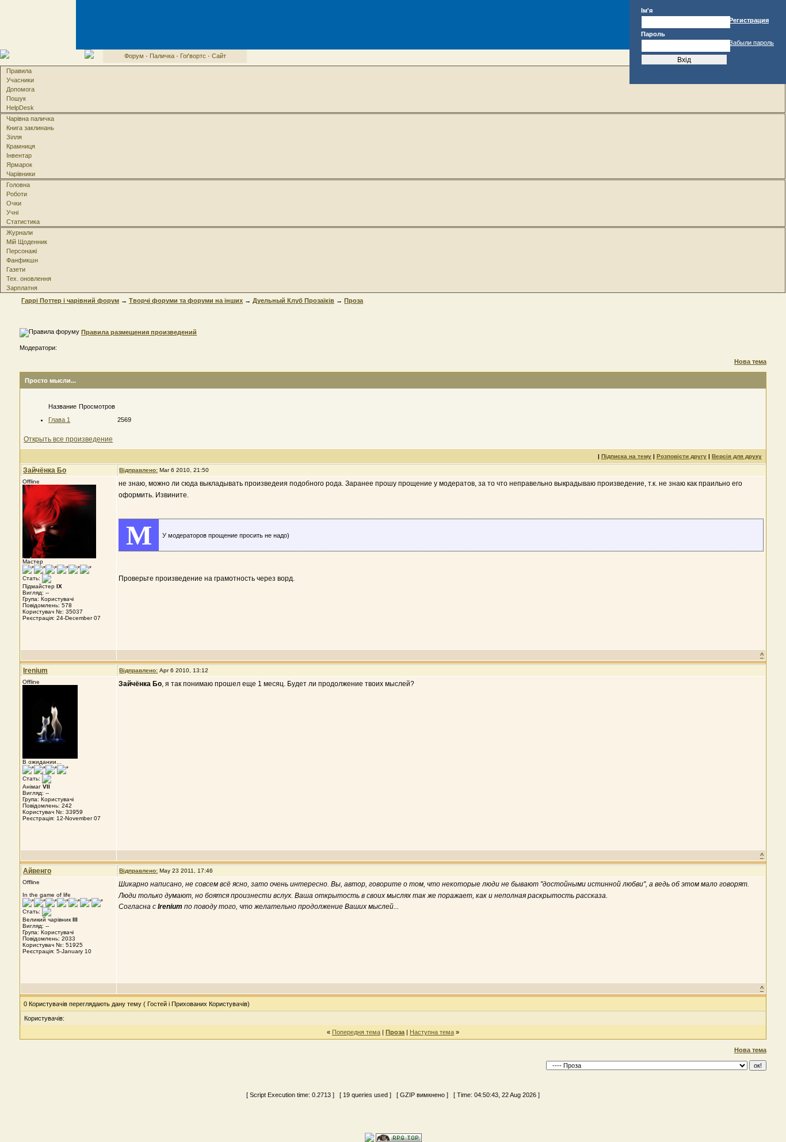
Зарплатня (21, 287)
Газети (15, 269)
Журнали (19, 232)
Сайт (219, 55)
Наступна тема (432, 1032)
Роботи (16, 194)
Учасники (20, 80)
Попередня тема (356, 1032)
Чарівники (20, 173)
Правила (19, 70)
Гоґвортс (193, 55)
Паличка (162, 55)
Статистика (23, 221)
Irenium (35, 671)
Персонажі (21, 251)
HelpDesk (20, 107)
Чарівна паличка (30, 118)
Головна (18, 184)
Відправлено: (138, 470)
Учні (12, 212)
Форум (134, 55)
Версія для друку (737, 456)
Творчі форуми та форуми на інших (186, 300)
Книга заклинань (30, 127)
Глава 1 (59, 419)
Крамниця (20, 146)
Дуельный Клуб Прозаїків (293, 300)
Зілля (14, 137)
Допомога (20, 89)
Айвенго (37, 871)
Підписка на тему (626, 456)
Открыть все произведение (68, 439)
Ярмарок (19, 164)
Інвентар (19, 155)
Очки (13, 203)
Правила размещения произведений (139, 332)
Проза (353, 300)
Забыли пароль (751, 42)
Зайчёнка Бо (44, 470)
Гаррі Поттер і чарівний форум (70, 300)
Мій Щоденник (26, 241)
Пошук (16, 98)
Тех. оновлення (28, 278)
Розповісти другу (682, 456)
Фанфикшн (22, 260)
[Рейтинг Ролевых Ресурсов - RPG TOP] (399, 1136)
